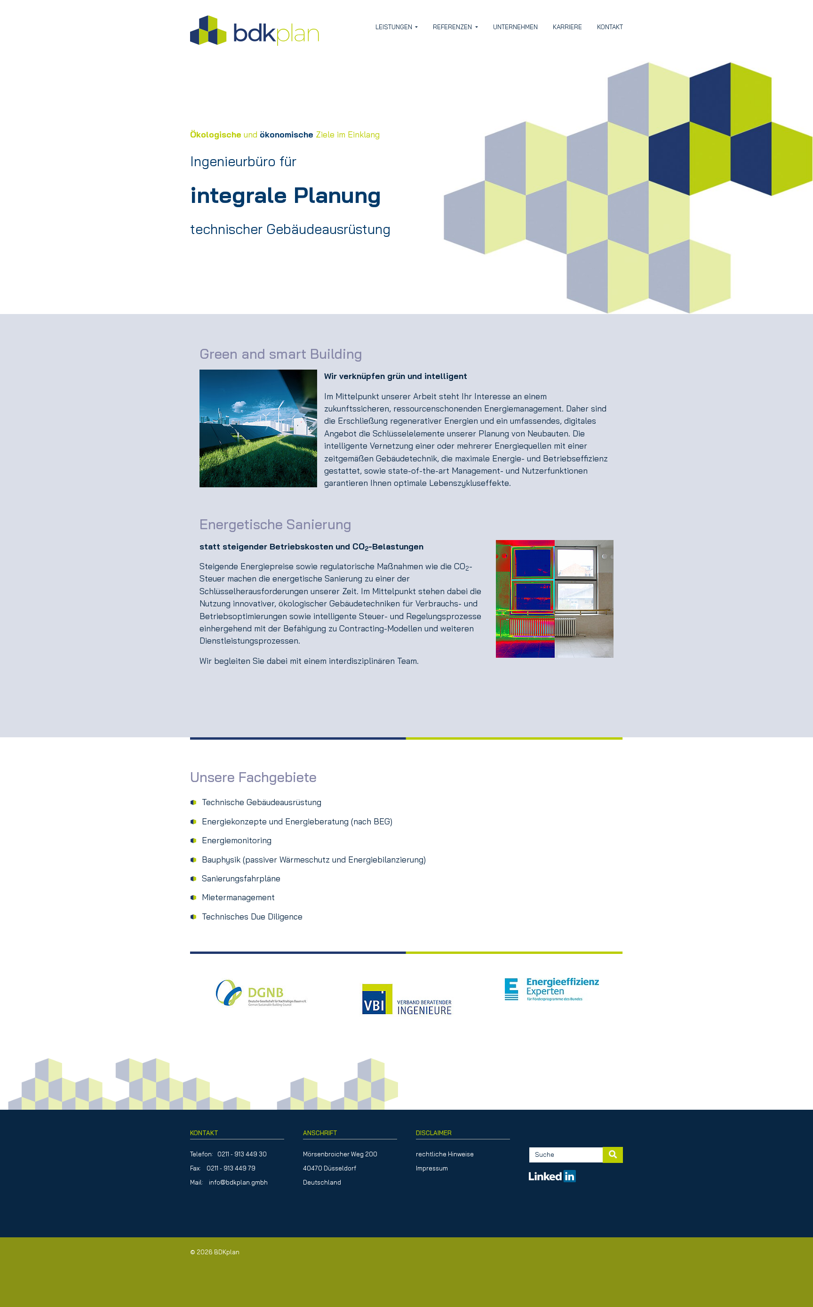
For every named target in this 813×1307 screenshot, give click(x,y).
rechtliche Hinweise (445, 1154)
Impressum (432, 1168)
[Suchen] (613, 1155)
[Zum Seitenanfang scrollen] (791, 1285)
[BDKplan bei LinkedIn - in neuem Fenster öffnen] (552, 1172)
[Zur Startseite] (254, 30)
